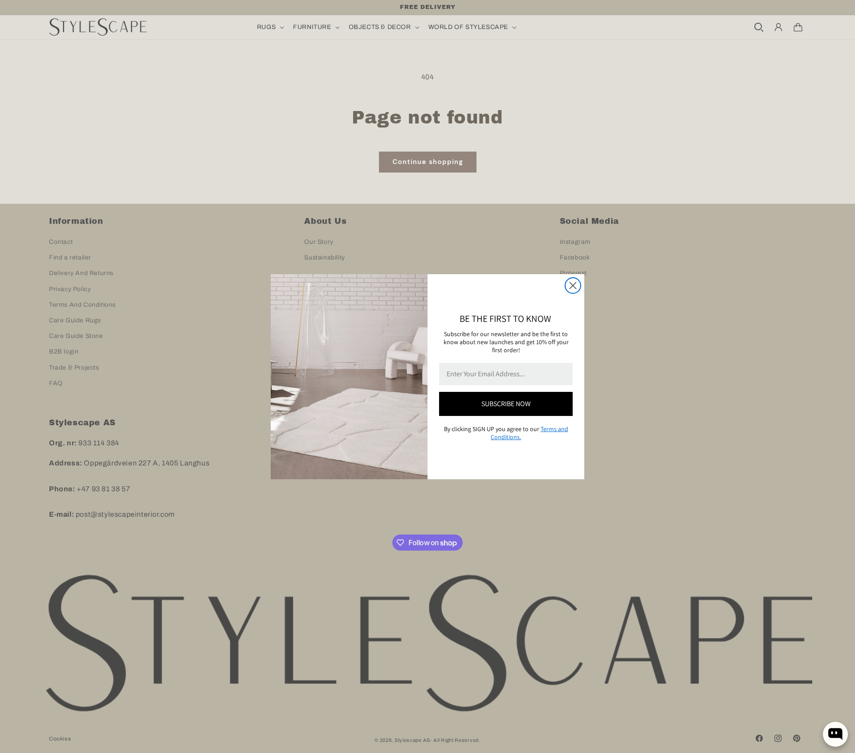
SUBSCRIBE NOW (506, 403)
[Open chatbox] (835, 734)
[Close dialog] (573, 285)
